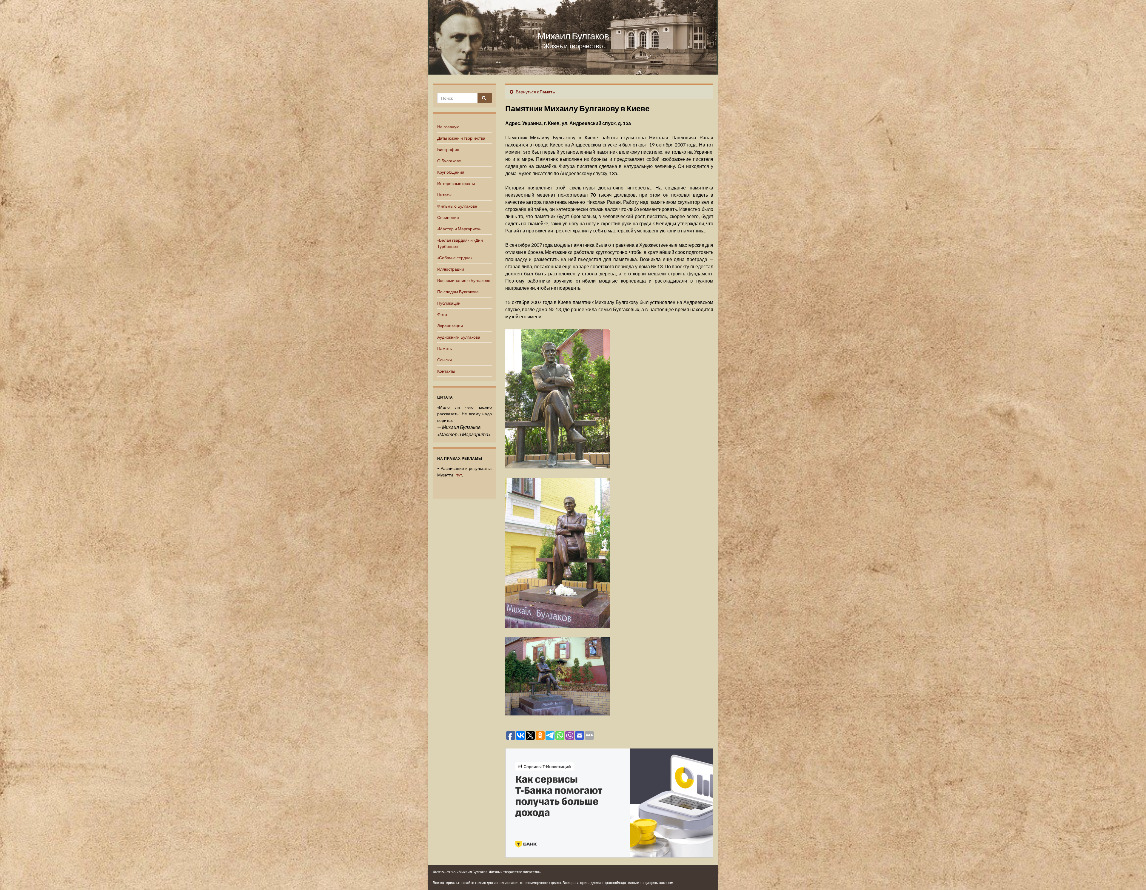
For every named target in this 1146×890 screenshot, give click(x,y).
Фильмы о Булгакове (457, 206)
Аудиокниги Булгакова (458, 337)
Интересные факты (456, 183)
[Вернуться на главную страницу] (573, 37)
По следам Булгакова (458, 291)
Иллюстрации (450, 269)
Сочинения (448, 217)
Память (444, 348)
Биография (448, 149)
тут (459, 474)
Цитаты (444, 194)
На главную (448, 126)
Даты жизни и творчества (461, 138)
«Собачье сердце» (454, 257)
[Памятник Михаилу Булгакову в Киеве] (557, 398)
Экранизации (450, 325)
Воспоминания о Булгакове (463, 280)
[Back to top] (1132, 876)
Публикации (448, 303)
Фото (442, 314)
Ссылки (444, 359)
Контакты (446, 371)
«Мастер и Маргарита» (459, 228)
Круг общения (450, 172)
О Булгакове (449, 160)
